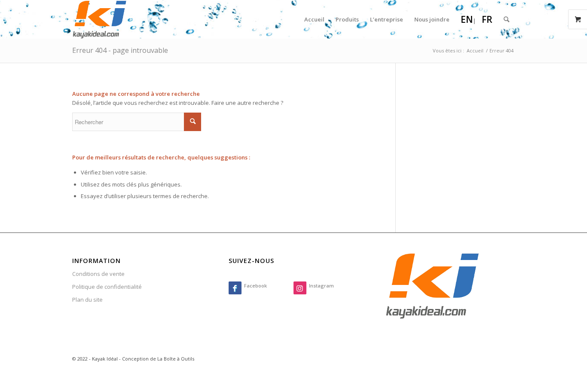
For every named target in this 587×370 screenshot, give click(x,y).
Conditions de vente (98, 274)
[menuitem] (314, 19)
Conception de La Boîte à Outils (158, 358)
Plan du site (87, 299)
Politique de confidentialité (107, 286)
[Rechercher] (506, 19)
